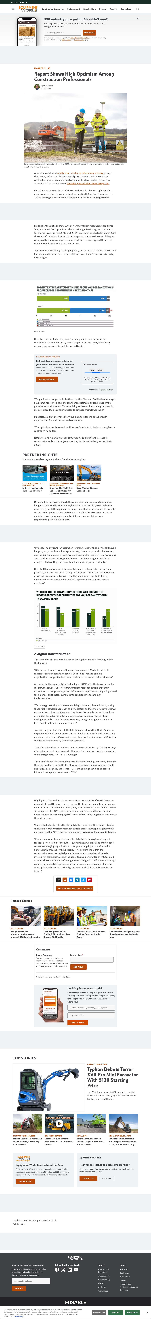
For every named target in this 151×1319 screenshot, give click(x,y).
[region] (75, 1312)
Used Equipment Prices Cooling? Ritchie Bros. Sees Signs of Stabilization (57, 934)
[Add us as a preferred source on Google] (65, 880)
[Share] (71, 880)
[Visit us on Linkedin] (70, 1269)
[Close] (147, 1312)
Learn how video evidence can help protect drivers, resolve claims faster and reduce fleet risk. (106, 1170)
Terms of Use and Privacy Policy (80, 38)
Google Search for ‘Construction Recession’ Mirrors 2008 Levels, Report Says (24, 934)
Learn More (25, 1181)
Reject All (115, 1312)
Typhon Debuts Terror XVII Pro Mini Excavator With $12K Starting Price (112, 1077)
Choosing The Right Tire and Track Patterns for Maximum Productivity (61, 491)
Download (88, 1178)
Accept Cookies (132, 1312)
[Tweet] (83, 880)
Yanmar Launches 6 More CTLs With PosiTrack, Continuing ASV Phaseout (27, 1141)
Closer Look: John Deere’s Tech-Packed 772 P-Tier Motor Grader (59, 1141)
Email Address (76, 955)
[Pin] (89, 880)
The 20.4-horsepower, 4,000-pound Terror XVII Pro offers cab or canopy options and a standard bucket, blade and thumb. (111, 1095)
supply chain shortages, (69, 172)
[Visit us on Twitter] (63, 1269)
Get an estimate (47, 379)
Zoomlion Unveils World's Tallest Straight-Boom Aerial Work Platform (90, 1141)
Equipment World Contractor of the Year (39, 1165)
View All (106, 1178)
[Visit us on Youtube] (76, 1269)
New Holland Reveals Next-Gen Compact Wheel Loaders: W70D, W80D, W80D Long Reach (122, 1141)
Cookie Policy (18, 1316)
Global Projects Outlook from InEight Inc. (88, 183)
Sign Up (19, 1288)
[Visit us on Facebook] (57, 1269)
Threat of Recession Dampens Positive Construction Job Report (91, 934)
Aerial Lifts (82, 1136)
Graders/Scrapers (53, 1136)
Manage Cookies (99, 1312)
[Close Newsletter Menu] (137, 18)
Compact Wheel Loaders (120, 1136)
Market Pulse (42, 68)
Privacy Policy (66, 40)
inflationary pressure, (93, 172)
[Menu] (13, 8)
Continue (78, 967)
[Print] (58, 880)
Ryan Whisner (47, 85)
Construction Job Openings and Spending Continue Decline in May (125, 934)
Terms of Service (79, 40)
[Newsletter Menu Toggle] (137, 8)
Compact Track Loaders (24, 1136)
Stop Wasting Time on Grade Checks (87, 489)
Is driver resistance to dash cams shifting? (32, 489)
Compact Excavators (97, 1064)
